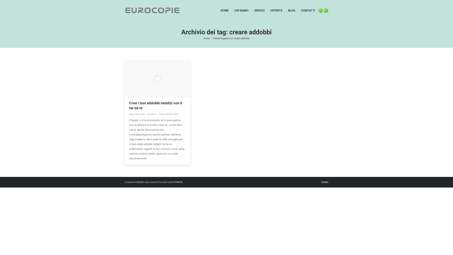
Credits (324, 182)
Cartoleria (140, 114)
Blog (131, 114)
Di (151, 114)
